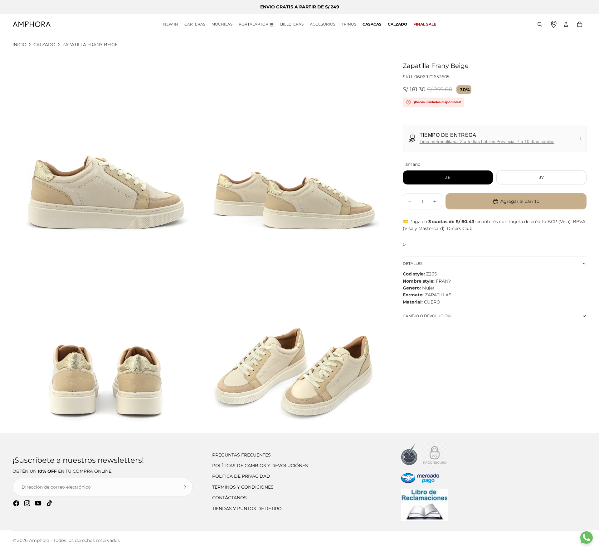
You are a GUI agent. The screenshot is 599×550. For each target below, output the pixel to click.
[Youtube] (38, 503)
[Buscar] (540, 24)
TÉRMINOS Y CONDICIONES (243, 487)
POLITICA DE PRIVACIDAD (241, 476)
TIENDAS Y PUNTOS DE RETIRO (247, 508)
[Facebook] (16, 503)
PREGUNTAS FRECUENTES (241, 455)
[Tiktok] (49, 503)
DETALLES (412, 263)
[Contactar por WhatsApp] (586, 537)
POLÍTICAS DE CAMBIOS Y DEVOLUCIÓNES (260, 465)
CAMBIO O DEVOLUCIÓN (427, 315)
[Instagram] (27, 503)
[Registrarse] (183, 487)
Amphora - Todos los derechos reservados (74, 540)
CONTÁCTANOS (229, 497)
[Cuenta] (566, 24)
